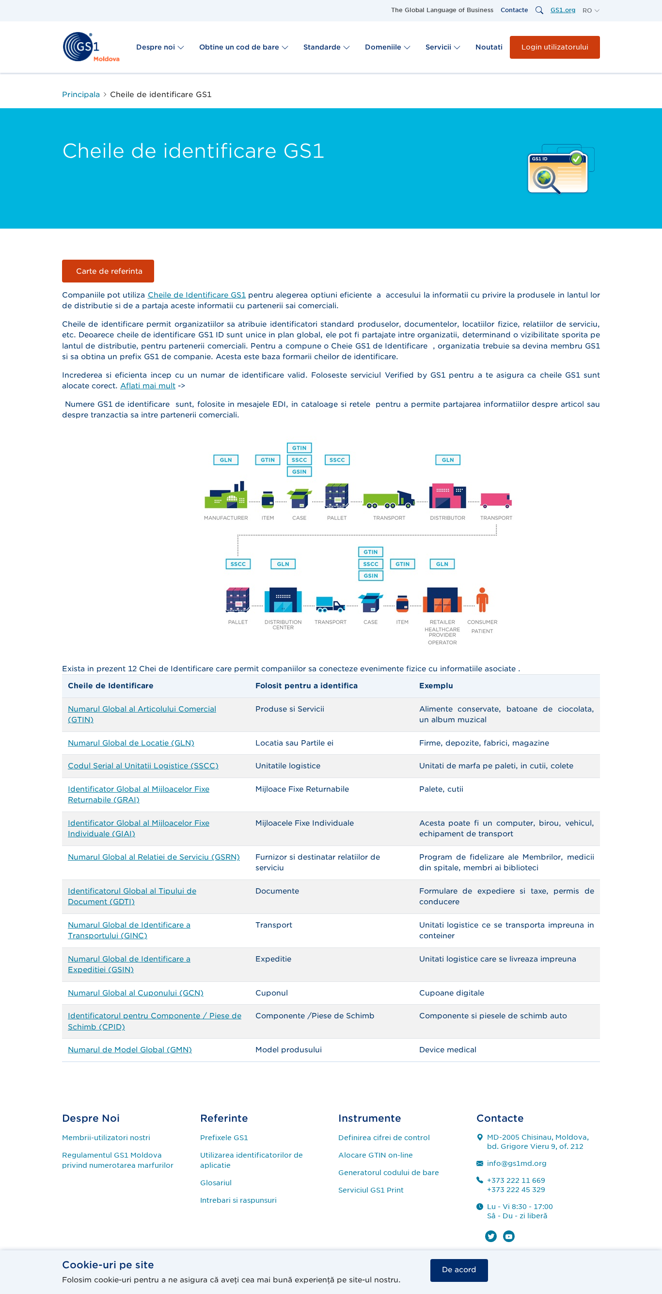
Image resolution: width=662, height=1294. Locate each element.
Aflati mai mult (147, 386)
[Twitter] (491, 1236)
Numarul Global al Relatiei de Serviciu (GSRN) (154, 857)
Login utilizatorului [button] (554, 47)
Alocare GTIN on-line (375, 1155)
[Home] (91, 46)
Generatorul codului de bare (388, 1173)
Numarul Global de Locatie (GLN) (131, 743)
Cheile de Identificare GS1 (197, 295)
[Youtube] (509, 1236)
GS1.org (563, 10)
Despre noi (156, 47)
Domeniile (384, 47)
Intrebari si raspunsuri (238, 1200)
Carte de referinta (108, 271)
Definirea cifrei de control (384, 1138)
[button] (591, 10)
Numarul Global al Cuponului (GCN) (136, 993)
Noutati (489, 47)
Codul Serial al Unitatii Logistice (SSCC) (143, 766)
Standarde (323, 47)
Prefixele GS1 (224, 1138)
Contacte (514, 10)
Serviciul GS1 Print (371, 1190)
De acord (459, 1269)
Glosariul (216, 1183)
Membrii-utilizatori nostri (106, 1138)
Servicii (439, 47)
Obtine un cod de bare (240, 47)
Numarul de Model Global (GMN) (130, 1049)
